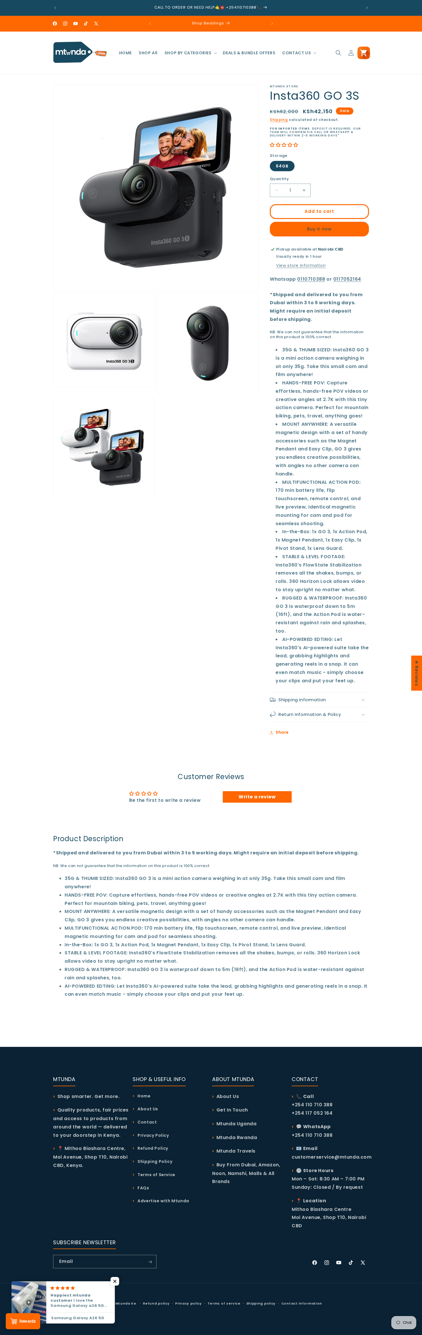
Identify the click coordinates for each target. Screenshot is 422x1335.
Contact (147, 1122)
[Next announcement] (367, 7)
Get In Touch (232, 1110)
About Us (147, 1109)
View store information (301, 265)
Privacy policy (188, 1303)
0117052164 (347, 279)
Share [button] (282, 732)
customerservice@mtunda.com (332, 1157)
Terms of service (224, 1303)
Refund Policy (152, 1148)
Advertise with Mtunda (163, 1201)
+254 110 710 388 (312, 1135)
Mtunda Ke (125, 1303)
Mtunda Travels (235, 1151)
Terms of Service (156, 1175)
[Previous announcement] (55, 7)
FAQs (143, 1188)
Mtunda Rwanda (236, 1137)
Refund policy (156, 1303)
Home (144, 1096)
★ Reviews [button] (416, 673)
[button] (190, 53)
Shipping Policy (154, 1161)
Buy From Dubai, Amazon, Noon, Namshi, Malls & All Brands (246, 1173)
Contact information (301, 1303)
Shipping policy (261, 1303)
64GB (282, 166)
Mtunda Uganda (236, 1123)
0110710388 (311, 279)
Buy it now (319, 229)
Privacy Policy (153, 1135)
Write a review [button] (257, 796)
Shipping (279, 119)
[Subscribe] (150, 1262)
